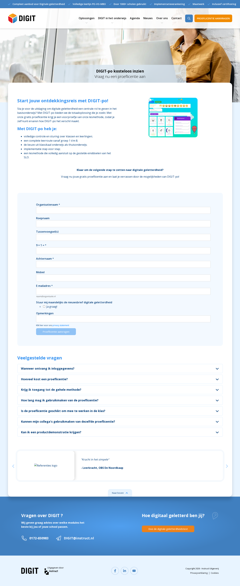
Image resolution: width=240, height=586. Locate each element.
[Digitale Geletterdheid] (21, 18)
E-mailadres (43, 286)
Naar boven (118, 492)
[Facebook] (115, 571)
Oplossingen (87, 18)
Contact (176, 18)
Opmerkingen (45, 313)
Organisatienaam (47, 204)
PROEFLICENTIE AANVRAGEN (213, 18)
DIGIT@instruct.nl (79, 538)
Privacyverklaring (199, 572)
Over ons (162, 18)
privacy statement (61, 325)
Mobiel (40, 272)
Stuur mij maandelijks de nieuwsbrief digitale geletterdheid (74, 302)
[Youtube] (134, 571)
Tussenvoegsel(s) (47, 231)
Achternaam (44, 258)
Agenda (135, 18)
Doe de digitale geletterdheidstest (168, 529)
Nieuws (148, 18)
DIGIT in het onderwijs (112, 18)
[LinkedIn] (124, 571)
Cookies (215, 572)
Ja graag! (51, 306)
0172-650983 (38, 538)
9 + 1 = (40, 245)
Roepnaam (42, 218)
